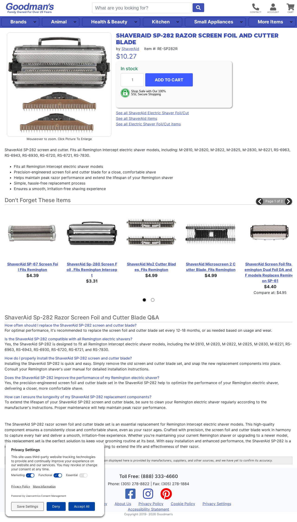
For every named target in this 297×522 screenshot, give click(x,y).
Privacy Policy (151, 503)
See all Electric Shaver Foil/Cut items (148, 124)
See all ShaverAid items (136, 118)
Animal (59, 22)
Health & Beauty (109, 22)
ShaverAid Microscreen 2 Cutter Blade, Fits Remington (211, 267)
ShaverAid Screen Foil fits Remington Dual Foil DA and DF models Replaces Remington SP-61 (270, 272)
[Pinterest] (166, 496)
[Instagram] (148, 496)
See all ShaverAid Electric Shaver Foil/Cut (152, 113)
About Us (123, 503)
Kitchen (161, 22)
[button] (259, 201)
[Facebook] (130, 496)
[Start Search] (198, 7)
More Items (270, 22)
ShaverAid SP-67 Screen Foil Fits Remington (32, 267)
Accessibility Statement (148, 509)
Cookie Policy (183, 503)
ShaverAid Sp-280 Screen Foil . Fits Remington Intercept (92, 269)
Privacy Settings (217, 503)
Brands (18, 22)
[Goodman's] (30, 8)
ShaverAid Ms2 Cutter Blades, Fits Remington (151, 267)
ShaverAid (130, 48)
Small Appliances (213, 22)
